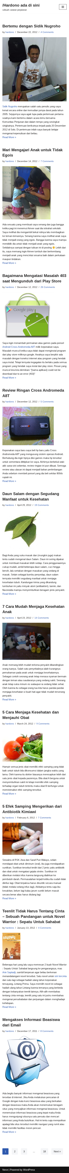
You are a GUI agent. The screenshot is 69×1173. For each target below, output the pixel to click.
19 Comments (41, 505)
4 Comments (47, 32)
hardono (9, 32)
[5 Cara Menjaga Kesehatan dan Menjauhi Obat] (34, 745)
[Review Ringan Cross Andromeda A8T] (34, 426)
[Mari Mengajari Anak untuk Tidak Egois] (34, 192)
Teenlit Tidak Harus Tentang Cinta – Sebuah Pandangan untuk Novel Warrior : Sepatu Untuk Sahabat (33, 916)
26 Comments (48, 287)
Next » (57, 1151)
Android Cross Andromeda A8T (18, 346)
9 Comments (42, 723)
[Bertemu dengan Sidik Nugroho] (34, 69)
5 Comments (47, 401)
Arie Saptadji (9, 972)
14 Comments (41, 618)
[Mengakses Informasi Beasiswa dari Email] (34, 1062)
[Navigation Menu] (63, 7)
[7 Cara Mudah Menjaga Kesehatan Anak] (34, 641)
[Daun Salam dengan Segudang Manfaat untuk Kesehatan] (34, 530)
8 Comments (46, 1031)
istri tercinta (61, 976)
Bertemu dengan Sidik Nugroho (31, 26)
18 (44, 1151)
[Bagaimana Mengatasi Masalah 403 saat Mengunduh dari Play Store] (34, 315)
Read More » (9, 137)
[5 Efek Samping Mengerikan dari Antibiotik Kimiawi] (34, 839)
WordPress (29, 1169)
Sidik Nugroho (9, 106)
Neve (5, 1169)
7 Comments (47, 161)
